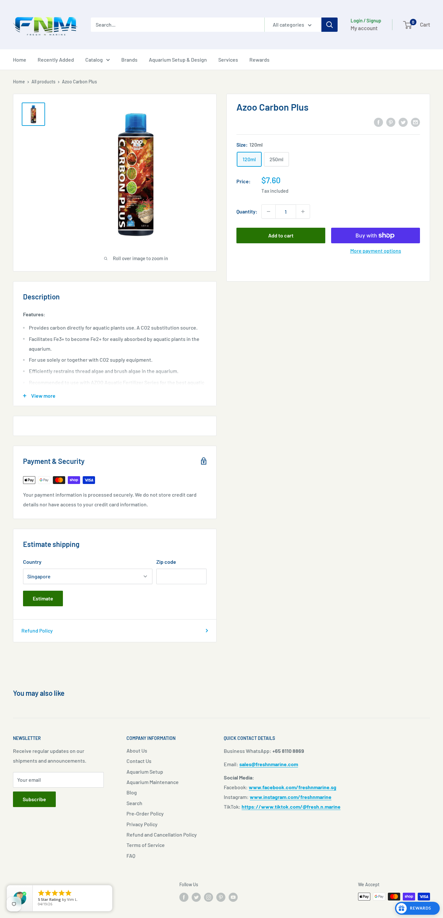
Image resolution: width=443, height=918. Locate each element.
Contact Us (138, 761)
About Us (136, 750)
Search (134, 803)
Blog (131, 792)
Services (228, 59)
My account (364, 28)
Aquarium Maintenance (152, 782)
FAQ (130, 855)
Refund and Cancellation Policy (161, 834)
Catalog (94, 59)
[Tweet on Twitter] (403, 122)
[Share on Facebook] (378, 122)
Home (19, 59)
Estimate (43, 598)
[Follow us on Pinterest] (220, 897)
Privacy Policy (142, 824)
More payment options (375, 251)
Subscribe (34, 799)
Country (32, 562)
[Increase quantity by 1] (303, 211)
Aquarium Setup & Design (178, 59)
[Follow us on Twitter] (196, 897)
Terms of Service (145, 845)
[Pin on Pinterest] (390, 122)
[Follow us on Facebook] (183, 897)
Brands (129, 59)
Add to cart (280, 235)
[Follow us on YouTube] (233, 897)
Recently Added (56, 59)
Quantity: (246, 211)
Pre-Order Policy (145, 813)
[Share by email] (415, 122)
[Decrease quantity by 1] (268, 211)
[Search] (329, 25)
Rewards (259, 59)
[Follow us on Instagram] (208, 897)
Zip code (166, 562)
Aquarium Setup (144, 771)
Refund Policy (37, 630)
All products (43, 81)
